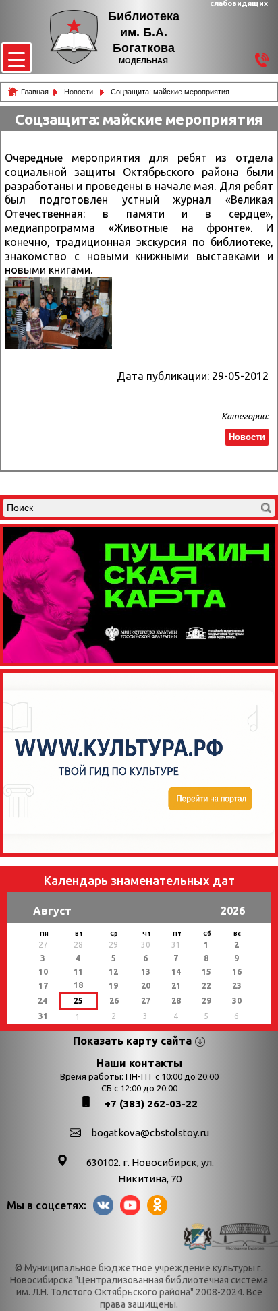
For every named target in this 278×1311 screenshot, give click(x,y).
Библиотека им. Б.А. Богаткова (143, 32)
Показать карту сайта (132, 1041)
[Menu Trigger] (16, 57)
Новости (79, 92)
